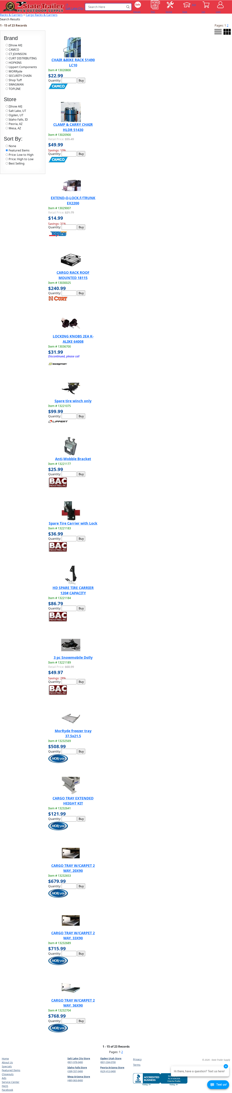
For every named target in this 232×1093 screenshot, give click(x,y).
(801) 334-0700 (108, 1062)
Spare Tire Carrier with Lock (73, 523)
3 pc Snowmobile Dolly (73, 657)
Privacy (137, 1059)
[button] (128, 7)
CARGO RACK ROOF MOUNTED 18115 (73, 275)
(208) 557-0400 (75, 1071)
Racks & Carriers (11, 15)
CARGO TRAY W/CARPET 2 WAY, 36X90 (73, 1003)
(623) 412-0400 (108, 1071)
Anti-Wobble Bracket (73, 458)
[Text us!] (218, 1085)
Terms (136, 1064)
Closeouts (8, 1074)
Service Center (10, 1082)
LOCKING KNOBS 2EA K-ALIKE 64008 (73, 339)
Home (5, 1058)
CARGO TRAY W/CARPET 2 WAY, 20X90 (73, 868)
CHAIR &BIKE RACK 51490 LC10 (73, 62)
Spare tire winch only (73, 400)
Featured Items (11, 1070)
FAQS (5, 1086)
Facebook (7, 1090)
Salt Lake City (74, 8)
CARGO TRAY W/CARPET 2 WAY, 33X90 (73, 935)
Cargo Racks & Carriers (41, 15)
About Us (7, 1062)
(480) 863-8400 (75, 1080)
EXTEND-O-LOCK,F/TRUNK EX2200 (73, 200)
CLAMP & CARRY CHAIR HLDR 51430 (73, 127)
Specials (7, 1066)
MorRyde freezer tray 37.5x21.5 (73, 733)
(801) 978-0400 (75, 1062)
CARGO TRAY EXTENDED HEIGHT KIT (73, 801)
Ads (4, 1078)
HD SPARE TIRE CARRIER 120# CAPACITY (73, 590)
